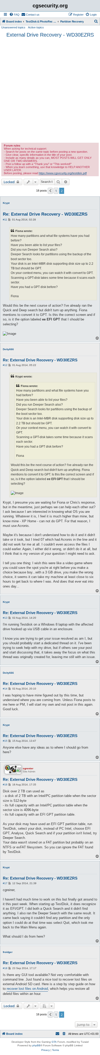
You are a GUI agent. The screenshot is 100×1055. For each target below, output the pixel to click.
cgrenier (28, 768)
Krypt (6, 203)
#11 (5, 219)
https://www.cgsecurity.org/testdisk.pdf (63, 173)
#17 (5, 883)
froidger (8, 952)
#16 (5, 784)
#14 (5, 688)
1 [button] (56, 190)
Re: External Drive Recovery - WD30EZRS (45, 214)
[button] (50, 191)
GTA (54, 1041)
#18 (5, 968)
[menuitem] (14, 15)
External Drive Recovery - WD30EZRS (50, 35)
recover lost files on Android (27, 989)
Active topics (36, 27)
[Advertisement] (50, 90)
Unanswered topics (13, 27)
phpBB (36, 1045)
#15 (5, 740)
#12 (5, 365)
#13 (5, 617)
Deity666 (8, 349)
